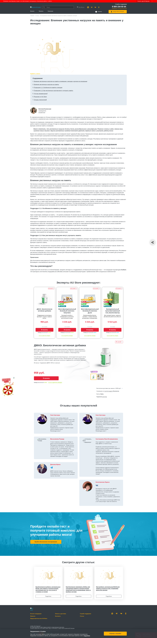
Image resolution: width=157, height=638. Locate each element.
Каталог (32, 11)
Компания (50, 11)
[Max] (88, 7)
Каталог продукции (35, 613)
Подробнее (48, 596)
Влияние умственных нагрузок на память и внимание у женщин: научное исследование (60, 81)
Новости (32, 616)
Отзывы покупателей (40, 99)
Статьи (37, 15)
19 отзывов (44, 326)
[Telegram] (91, 7)
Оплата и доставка (60, 613)
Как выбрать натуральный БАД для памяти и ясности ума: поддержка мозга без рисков (108, 588)
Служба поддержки (85, 613)
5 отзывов (89, 326)
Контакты (58, 616)
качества (104, 396)
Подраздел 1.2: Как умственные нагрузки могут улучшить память (53, 90)
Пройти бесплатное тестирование (46, 541)
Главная (32, 15)
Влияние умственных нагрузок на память (46, 84)
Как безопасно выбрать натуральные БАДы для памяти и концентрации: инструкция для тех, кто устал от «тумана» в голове (48, 589)
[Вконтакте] (95, 7)
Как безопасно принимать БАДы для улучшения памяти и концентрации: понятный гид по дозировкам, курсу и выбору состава (78, 589)
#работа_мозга (35, 73)
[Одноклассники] (99, 7)
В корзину (44, 329)
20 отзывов (67, 326)
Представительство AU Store (38, 618)
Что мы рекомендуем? (41, 93)
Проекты (41, 11)
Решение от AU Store (40, 96)
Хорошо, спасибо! (115, 633)
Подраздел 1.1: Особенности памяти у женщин (48, 87)
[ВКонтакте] (97, 485)
